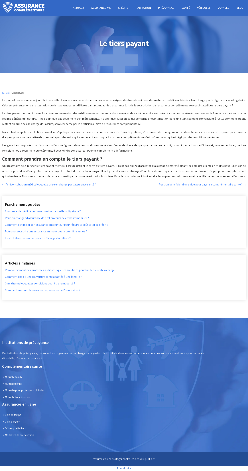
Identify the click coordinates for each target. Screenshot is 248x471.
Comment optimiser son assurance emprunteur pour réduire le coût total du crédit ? (56, 225)
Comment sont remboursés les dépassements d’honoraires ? (42, 290)
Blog (240, 8)
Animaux (78, 8)
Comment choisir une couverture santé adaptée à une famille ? (43, 277)
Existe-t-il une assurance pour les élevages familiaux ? (38, 238)
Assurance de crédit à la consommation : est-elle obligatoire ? (43, 211)
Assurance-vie (101, 8)
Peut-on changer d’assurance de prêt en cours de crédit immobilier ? (47, 218)
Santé (186, 8)
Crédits (123, 8)
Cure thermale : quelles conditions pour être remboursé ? (40, 283)
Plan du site (124, 468)
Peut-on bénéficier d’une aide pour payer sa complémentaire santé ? (201, 184)
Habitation (143, 8)
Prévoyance (166, 8)
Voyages (223, 8)
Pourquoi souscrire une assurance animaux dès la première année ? (46, 231)
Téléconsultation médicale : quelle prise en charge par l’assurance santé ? (50, 184)
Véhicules (204, 8)
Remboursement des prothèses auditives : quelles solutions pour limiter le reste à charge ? (61, 270)
